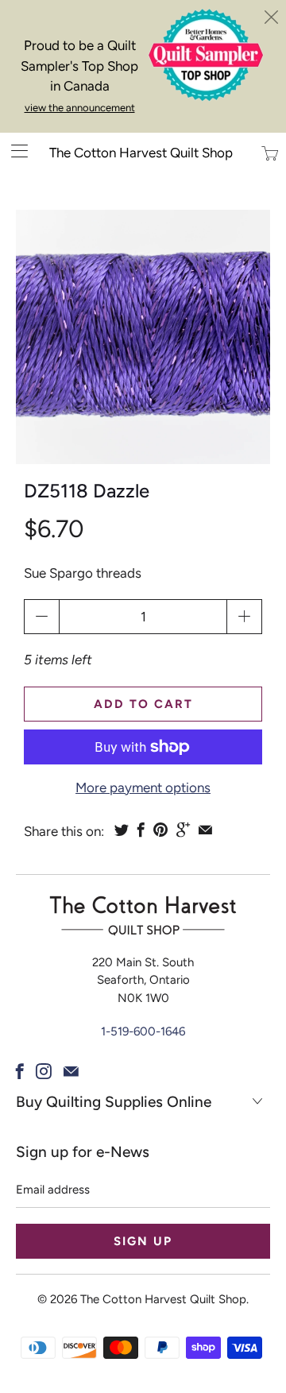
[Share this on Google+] (183, 829)
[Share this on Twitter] (121, 829)
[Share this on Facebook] (141, 829)
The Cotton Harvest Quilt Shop (141, 153)
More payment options (143, 787)
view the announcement (80, 108)
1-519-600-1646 (143, 1031)
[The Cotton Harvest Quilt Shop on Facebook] (20, 1071)
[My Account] (14, 150)
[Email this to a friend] (205, 829)
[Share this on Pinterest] (160, 829)
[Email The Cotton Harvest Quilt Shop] (71, 1071)
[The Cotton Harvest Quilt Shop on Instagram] (44, 1071)
